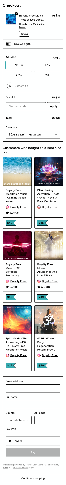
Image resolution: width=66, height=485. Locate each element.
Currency (11, 127)
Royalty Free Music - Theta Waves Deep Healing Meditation (32, 19)
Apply (54, 106)
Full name (12, 397)
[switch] (8, 44)
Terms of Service (20, 467)
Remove (24, 34)
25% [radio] (47, 75)
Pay (33, 452)
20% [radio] (19, 75)
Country (10, 412)
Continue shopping (33, 478)
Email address (14, 381)
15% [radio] (47, 65)
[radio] (33, 441)
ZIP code (39, 412)
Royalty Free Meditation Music (32, 26)
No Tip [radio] (19, 65)
